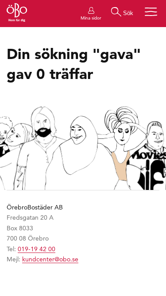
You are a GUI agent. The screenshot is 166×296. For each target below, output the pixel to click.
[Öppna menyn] (151, 12)
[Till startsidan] (17, 13)
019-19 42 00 (36, 249)
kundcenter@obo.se (50, 259)
